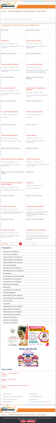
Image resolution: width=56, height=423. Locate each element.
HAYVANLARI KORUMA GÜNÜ (9, 292)
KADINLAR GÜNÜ (6, 287)
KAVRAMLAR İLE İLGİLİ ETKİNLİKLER (10, 399)
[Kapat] (54, 419)
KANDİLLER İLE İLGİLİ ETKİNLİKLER (11, 284)
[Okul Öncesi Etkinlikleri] (8, 5)
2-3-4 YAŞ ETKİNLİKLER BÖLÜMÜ (35, 396)
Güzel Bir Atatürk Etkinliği (8, 88)
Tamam (23, 421)
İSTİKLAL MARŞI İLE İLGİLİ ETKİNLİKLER (12, 289)
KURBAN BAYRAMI (41, 11)
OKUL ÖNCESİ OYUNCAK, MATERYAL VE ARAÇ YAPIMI (40, 401)
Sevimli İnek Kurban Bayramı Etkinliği (35, 230)
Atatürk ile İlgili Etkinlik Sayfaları (9, 135)
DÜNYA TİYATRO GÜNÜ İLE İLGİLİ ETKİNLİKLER (13, 298)
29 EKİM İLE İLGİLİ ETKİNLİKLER (10, 317)
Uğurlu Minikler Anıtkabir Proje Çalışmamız (12, 159)
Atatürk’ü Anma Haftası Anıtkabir (34, 111)
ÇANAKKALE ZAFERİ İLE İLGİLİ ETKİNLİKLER (13, 306)
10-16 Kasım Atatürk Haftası (8, 206)
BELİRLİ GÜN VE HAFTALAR (7, 14)
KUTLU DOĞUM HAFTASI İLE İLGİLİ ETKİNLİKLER (13, 276)
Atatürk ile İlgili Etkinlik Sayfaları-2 (10, 64)
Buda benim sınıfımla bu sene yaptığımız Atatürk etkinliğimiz (11, 183)
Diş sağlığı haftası (7, 303)
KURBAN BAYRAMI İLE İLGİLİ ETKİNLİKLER (12, 278)
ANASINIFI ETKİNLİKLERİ (30, 11)
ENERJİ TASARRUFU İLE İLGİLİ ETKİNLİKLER (12, 295)
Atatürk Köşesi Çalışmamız (33, 159)
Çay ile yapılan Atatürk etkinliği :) (34, 64)
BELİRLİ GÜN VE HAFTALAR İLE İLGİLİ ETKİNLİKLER (13, 396)
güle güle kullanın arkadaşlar (33, 40)
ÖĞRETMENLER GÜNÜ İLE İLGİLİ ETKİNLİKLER (13, 270)
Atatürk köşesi (5, 40)
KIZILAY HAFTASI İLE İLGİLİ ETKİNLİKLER (12, 281)
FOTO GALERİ (26, 14)
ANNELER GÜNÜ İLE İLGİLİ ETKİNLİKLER (12, 314)
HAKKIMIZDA (40, 14)
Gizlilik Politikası (31, 421)
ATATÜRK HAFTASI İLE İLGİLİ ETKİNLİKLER (12, 311)
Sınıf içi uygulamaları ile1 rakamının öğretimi (18, 385)
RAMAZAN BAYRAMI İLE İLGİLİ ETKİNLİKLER (12, 262)
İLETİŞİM (47, 14)
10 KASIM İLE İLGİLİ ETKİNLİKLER (10, 322)
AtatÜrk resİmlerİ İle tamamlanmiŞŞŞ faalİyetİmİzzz (35, 89)
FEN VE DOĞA (18, 14)
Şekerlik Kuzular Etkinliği (7, 230)
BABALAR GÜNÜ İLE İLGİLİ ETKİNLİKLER (12, 309)
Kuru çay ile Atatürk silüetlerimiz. (9, 111)
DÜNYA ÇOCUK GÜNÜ (7, 300)
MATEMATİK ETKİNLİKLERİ (8, 401)
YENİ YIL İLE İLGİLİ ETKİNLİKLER (10, 254)
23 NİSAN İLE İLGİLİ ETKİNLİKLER (10, 320)
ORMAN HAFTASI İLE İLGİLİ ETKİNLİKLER (12, 268)
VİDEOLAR (33, 14)
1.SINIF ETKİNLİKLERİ (33, 399)
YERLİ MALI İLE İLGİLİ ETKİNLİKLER (11, 251)
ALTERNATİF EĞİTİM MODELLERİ (15, 11)
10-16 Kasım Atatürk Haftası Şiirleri (35, 206)
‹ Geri (12, 243)
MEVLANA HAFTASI (7, 273)
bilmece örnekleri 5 (12, 379)
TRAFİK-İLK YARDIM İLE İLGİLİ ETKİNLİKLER (12, 259)
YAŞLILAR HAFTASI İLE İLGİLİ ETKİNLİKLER (12, 257)
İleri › (34, 243)
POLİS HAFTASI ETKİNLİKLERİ (9, 265)
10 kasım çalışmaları (31, 135)
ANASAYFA (4, 11)
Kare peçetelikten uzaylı (13, 373)
